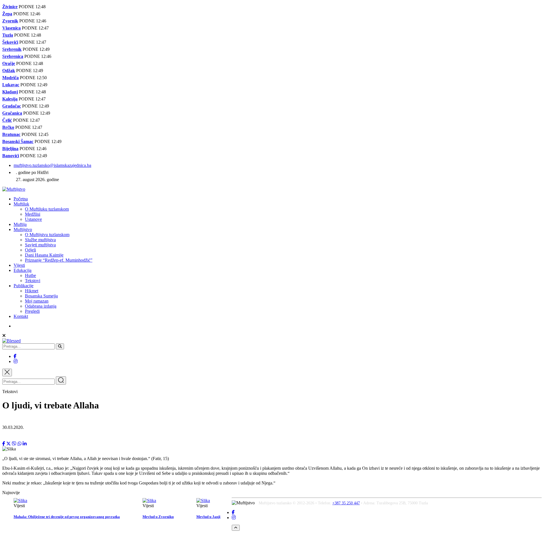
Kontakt (21, 316)
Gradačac (11, 106)
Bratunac (11, 134)
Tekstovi (32, 280)
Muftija (20, 224)
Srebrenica (12, 56)
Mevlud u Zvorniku (158, 517)
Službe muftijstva (40, 239)
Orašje (8, 63)
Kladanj (10, 91)
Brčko (8, 127)
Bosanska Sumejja (41, 295)
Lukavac (10, 84)
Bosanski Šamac (17, 141)
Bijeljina (10, 148)
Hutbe (30, 275)
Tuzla (7, 35)
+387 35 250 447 (346, 503)
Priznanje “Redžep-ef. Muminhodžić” (58, 260)
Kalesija (10, 98)
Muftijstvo (23, 229)
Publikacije (23, 285)
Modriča (10, 77)
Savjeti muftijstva (40, 244)
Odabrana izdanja (40, 306)
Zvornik (10, 20)
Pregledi (32, 311)
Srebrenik (12, 49)
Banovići (10, 155)
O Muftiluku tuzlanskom (47, 209)
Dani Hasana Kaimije (44, 255)
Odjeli (30, 249)
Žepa (7, 13)
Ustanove (33, 219)
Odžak (8, 70)
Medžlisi (32, 214)
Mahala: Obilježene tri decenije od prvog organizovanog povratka (67, 517)
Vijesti (19, 265)
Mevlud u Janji (208, 517)
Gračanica (12, 113)
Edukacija (22, 270)
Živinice (10, 6)
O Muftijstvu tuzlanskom (47, 234)
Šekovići (10, 42)
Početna (21, 198)
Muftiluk (21, 204)
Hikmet (31, 290)
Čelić (7, 120)
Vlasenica (11, 28)
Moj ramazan (36, 301)
